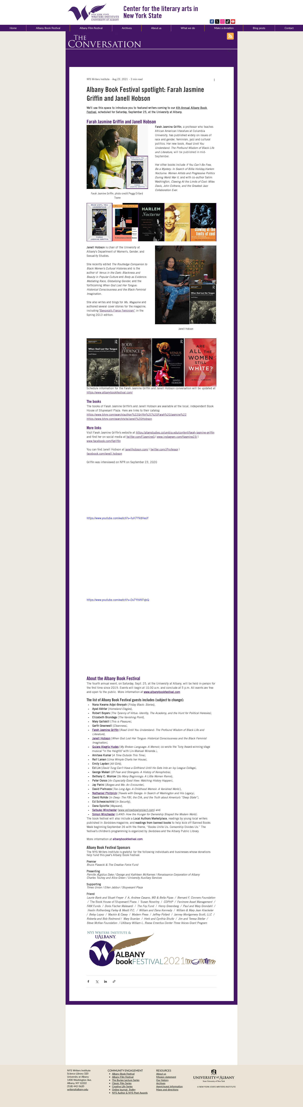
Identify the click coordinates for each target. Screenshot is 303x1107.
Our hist (160, 1080)
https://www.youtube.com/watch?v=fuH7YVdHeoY (118, 518)
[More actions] (214, 80)
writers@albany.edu (77, 1089)
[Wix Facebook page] (212, 21)
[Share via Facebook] (88, 981)
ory (167, 1080)
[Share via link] (114, 981)
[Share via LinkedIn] (105, 981)
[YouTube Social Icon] (233, 21)
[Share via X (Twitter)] (97, 981)
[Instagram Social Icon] (222, 21)
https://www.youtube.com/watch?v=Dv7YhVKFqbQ (118, 600)
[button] (156, 28)
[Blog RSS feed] (230, 36)
